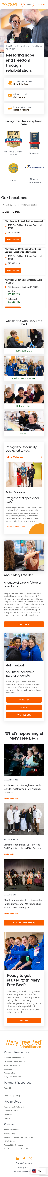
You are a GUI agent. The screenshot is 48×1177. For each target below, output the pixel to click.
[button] (42, 4)
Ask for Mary (20, 96)
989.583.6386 (14, 302)
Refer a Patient (21, 109)
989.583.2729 (14, 294)
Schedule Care (20, 84)
